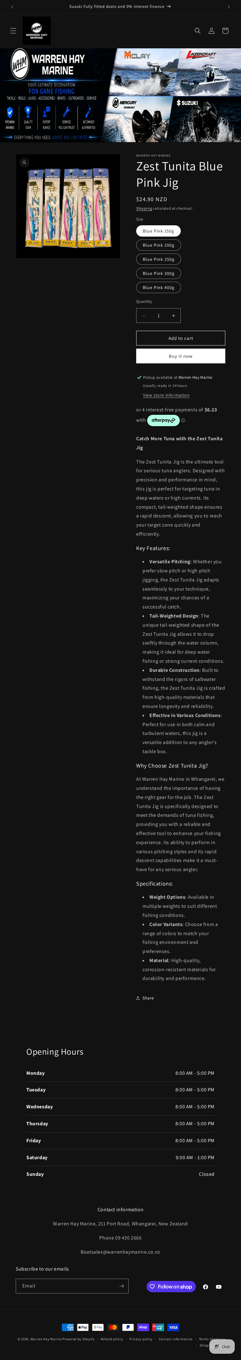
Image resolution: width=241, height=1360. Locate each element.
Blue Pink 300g (158, 273)
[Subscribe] (121, 1286)
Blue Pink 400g (158, 287)
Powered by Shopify (78, 1339)
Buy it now (181, 356)
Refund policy (112, 1339)
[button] (13, 31)
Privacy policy (141, 1339)
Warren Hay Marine (46, 1339)
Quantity (144, 301)
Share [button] (148, 998)
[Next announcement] (229, 7)
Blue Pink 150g (158, 231)
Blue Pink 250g (158, 259)
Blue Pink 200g (158, 245)
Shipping (144, 208)
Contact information (176, 1339)
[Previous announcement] (12, 7)
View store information (166, 395)
